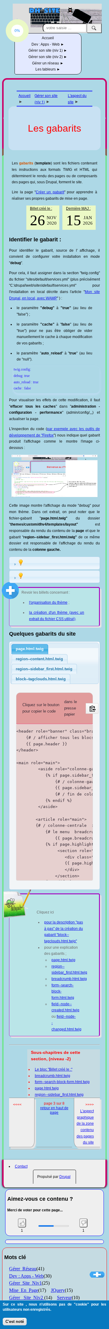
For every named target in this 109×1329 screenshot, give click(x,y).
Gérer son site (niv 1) (46, 50)
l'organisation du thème (48, 602)
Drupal (65, 1177)
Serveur (64, 1297)
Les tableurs (46, 69)
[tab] (54, 563)
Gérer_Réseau (22, 1268)
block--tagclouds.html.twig (41, 679)
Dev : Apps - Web (46, 44)
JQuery (58, 1290)
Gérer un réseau (46, 63)
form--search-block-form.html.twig (62, 1082)
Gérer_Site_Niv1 (25, 1283)
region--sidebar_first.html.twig (44, 669)
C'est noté (14, 1321)
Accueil (48, 38)
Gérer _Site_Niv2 (26, 1297)
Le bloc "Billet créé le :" (53, 1069)
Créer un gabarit (50, 192)
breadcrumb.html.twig (69, 979)
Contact (21, 1166)
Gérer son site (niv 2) (46, 57)
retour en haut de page (54, 1110)
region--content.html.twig (39, 659)
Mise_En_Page (23, 1290)
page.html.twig (30, 649)
